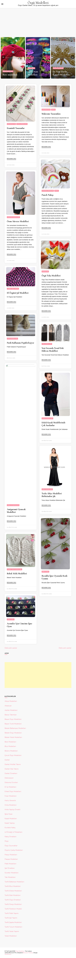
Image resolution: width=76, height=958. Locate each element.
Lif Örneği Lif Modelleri (13, 832)
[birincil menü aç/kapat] (2, 4)
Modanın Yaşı (59, 74)
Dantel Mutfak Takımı (13, 764)
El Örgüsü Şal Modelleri (17, 293)
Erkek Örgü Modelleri (13, 791)
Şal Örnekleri (10, 868)
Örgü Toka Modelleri (51, 275)
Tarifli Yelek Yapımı (12, 931)
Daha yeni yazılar (65, 648)
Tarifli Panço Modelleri (13, 904)
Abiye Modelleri (58, 71)
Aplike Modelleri (11, 710)
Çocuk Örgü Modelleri (13, 755)
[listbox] (38, 57)
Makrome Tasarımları (51, 113)
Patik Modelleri (12, 338)
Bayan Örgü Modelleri (13, 719)
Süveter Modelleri (13, 217)
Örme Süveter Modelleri (18, 221)
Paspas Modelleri (11, 859)
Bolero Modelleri (11, 751)
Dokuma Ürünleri (47, 190)
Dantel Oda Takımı (11, 769)
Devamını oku (11, 158)
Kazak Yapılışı (10, 823)
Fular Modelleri (10, 796)
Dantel (7, 760)
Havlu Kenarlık (33, 68)
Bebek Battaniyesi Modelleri (15, 728)
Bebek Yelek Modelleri (15, 569)
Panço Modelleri (11, 855)
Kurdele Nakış (10, 827)
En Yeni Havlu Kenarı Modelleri (36, 73)
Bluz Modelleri (10, 746)
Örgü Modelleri (38, 3)
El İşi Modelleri (10, 787)
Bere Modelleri (10, 742)
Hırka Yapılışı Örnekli (12, 809)
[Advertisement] (38, 22)
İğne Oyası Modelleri (8, 73)
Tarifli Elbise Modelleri (13, 891)
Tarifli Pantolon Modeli (13, 909)
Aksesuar (45, 271)
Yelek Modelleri (11, 936)
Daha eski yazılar (11, 648)
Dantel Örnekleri (11, 773)
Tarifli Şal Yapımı (13, 288)
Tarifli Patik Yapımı (11, 913)
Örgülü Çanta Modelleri (14, 850)
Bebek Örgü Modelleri (13, 733)
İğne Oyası (6, 68)
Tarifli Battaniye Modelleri (14, 882)
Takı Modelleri (46, 344)
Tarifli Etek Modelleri (12, 895)
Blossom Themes (28, 953)
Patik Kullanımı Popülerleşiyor (20, 342)
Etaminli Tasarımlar (16, 128)
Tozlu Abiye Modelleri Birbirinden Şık (52, 495)
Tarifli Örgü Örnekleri (13, 900)
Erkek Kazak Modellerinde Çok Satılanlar (53, 424)
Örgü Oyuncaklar (13, 505)
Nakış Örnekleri (22, 124)
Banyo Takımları (11, 715)
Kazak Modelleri (47, 418)
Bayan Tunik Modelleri (13, 724)
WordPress (8, 954)
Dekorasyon (11, 124)
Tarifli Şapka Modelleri (13, 922)
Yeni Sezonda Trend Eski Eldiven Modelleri (53, 349)
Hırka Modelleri (10, 805)
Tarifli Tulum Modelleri (13, 927)
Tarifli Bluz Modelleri (13, 886)
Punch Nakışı (47, 195)
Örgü (53, 109)
